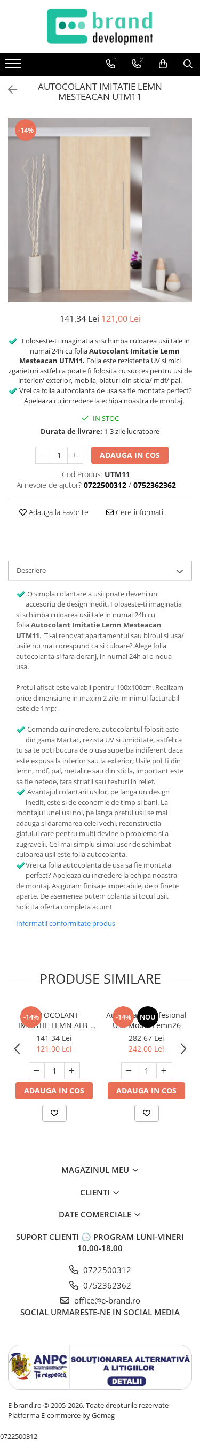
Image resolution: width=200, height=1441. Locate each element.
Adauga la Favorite (58, 512)
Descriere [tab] (31, 570)
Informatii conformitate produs (65, 923)
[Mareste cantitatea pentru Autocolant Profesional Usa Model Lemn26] (164, 1070)
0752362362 (106, 1285)
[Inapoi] (8, 89)
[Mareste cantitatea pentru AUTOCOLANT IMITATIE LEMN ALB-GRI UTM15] (72, 1070)
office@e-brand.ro (106, 1300)
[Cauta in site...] (188, 64)
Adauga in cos (130, 455)
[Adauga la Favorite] (54, 1113)
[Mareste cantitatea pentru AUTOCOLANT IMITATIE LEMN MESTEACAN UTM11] (75, 455)
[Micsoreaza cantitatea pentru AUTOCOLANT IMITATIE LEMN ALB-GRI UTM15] (37, 1070)
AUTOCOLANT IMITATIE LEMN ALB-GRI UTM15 (54, 1020)
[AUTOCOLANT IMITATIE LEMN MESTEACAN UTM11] (100, 210)
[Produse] (14, 67)
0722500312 (106, 1269)
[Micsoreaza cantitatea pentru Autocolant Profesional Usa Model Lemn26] (129, 1070)
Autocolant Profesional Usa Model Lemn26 (146, 1020)
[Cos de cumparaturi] (162, 64)
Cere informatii (139, 512)
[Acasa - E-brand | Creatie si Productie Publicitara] (100, 26)
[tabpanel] (100, 210)
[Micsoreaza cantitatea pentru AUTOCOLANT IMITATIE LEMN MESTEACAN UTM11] (43, 455)
